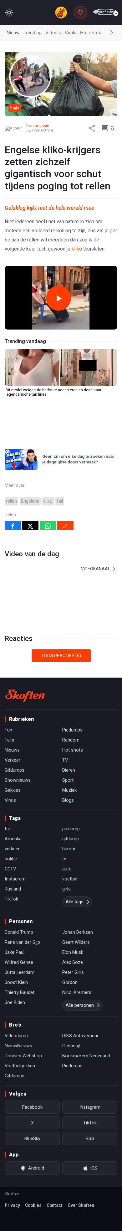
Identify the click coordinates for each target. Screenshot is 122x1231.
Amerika (13, 839)
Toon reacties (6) (61, 655)
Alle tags (75, 902)
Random (70, 740)
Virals (70, 32)
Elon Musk (72, 952)
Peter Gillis (73, 972)
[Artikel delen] (91, 128)
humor (69, 849)
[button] (111, 33)
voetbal (69, 879)
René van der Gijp (22, 942)
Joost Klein (16, 982)
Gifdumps (14, 770)
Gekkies (13, 790)
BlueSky (32, 1138)
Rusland (13, 889)
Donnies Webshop (23, 1056)
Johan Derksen (77, 932)
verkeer (12, 849)
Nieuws (12, 750)
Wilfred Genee (19, 962)
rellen (11, 501)
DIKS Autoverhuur (80, 1035)
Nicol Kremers (76, 992)
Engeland (30, 501)
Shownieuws (18, 780)
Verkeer (12, 760)
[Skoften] (25, 695)
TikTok (11, 899)
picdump (71, 829)
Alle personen (80, 1005)
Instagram (15, 879)
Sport (68, 780)
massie (42, 125)
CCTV (10, 869)
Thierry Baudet (19, 992)
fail (60, 501)
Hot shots (90, 32)
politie (11, 859)
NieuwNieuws (18, 1046)
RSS (90, 1138)
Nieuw (13, 32)
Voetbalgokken (20, 1066)
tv (64, 859)
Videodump (16, 1035)
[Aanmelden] (105, 12)
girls (66, 889)
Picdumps (72, 730)
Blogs (68, 800)
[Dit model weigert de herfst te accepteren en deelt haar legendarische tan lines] (61, 367)
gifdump (70, 839)
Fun (8, 730)
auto (67, 869)
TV (65, 760)
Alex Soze (72, 962)
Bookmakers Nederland (86, 1056)
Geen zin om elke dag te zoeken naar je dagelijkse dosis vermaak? (78, 459)
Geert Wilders (76, 942)
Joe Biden (15, 1002)
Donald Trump (19, 932)
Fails (9, 740)
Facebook (32, 1107)
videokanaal (96, 568)
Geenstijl (71, 1046)
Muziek (69, 790)
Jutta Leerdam (19, 972)
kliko (77, 249)
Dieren (68, 770)
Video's (53, 32)
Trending (32, 32)
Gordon (70, 982)
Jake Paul (14, 952)
